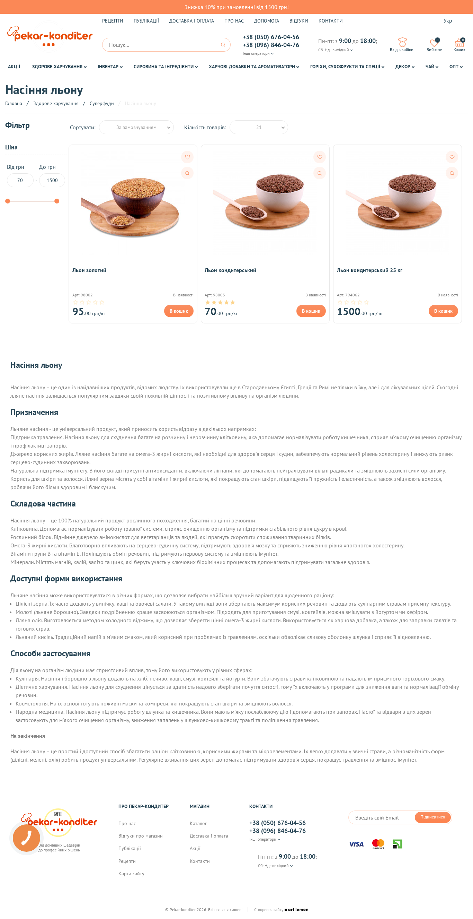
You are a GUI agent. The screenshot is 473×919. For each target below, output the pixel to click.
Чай (430, 66)
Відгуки (298, 21)
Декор (402, 66)
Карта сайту (131, 873)
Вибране (434, 45)
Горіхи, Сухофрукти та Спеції (345, 66)
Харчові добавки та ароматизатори (252, 66)
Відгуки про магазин (140, 836)
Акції (14, 66)
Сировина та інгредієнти (164, 66)
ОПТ (453, 66)
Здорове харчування (57, 66)
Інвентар (108, 66)
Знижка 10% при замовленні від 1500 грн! (237, 6)
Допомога (266, 21)
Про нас (234, 21)
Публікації (146, 21)
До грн (47, 167)
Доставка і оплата (191, 21)
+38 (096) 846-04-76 (271, 45)
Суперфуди (102, 103)
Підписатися (432, 817)
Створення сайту (269, 909)
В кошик (179, 311)
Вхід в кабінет (402, 49)
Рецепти (112, 21)
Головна (13, 103)
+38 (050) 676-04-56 (271, 37)
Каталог (198, 823)
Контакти (331, 21)
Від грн (15, 167)
